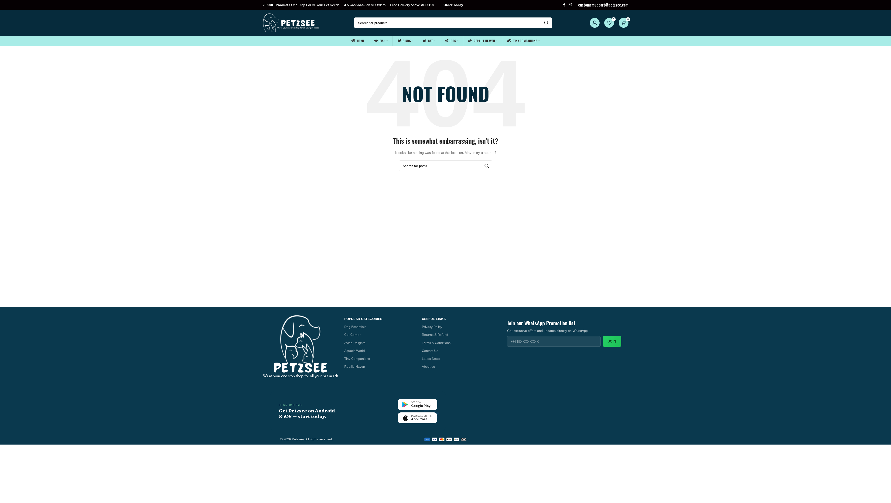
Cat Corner (352, 334)
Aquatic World (354, 351)
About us (428, 366)
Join (612, 341)
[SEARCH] (546, 22)
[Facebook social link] (564, 4)
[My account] (594, 22)
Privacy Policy (432, 327)
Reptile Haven (354, 366)
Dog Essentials (355, 327)
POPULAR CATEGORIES (363, 319)
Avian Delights (354, 343)
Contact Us (430, 351)
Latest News (431, 358)
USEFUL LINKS (434, 319)
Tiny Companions (357, 358)
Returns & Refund (435, 334)
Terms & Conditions (436, 343)
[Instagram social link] (570, 4)
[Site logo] (291, 22)
